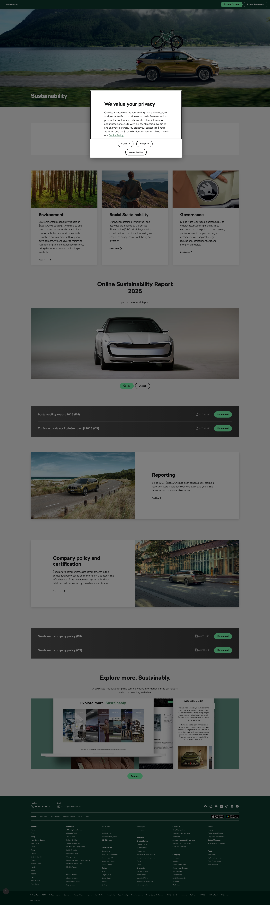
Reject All (125, 144)
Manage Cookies (136, 152)
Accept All (144, 144)
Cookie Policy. (116, 135)
